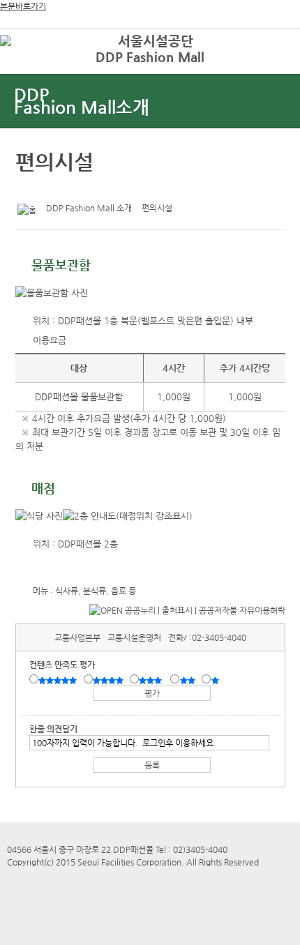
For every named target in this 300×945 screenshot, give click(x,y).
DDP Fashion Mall (150, 57)
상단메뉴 (273, 66)
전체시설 (30, 62)
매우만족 (59, 680)
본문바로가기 (23, 6)
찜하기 (93, 189)
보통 (153, 680)
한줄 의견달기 (53, 729)
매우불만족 (216, 680)
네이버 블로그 (71, 189)
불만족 (188, 680)
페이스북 (50, 189)
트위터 (28, 189)
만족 (109, 680)
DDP (81, 100)
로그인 (267, 41)
